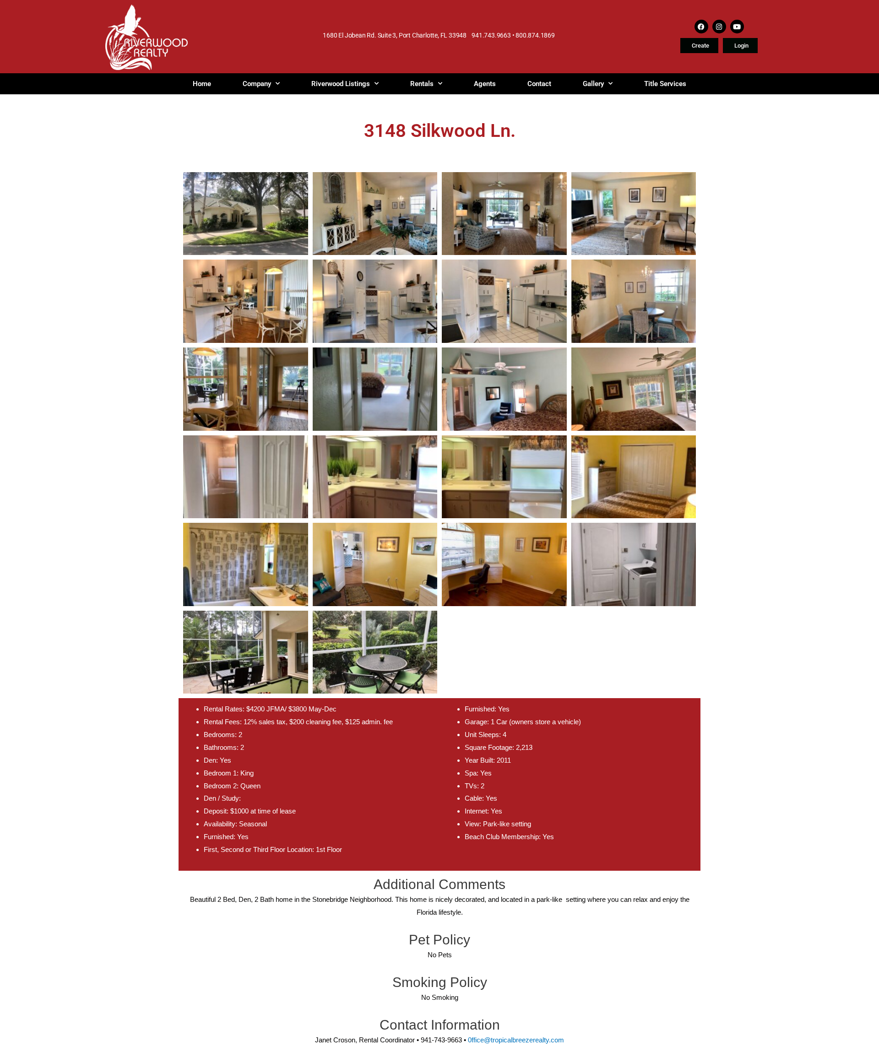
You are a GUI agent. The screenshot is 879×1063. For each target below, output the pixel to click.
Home (202, 84)
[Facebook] (701, 26)
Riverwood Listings (340, 84)
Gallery (593, 84)
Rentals (422, 84)
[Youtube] (737, 26)
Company (257, 84)
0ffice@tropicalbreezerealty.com (516, 1040)
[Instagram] (719, 26)
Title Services (665, 84)
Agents (485, 84)
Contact (539, 84)
